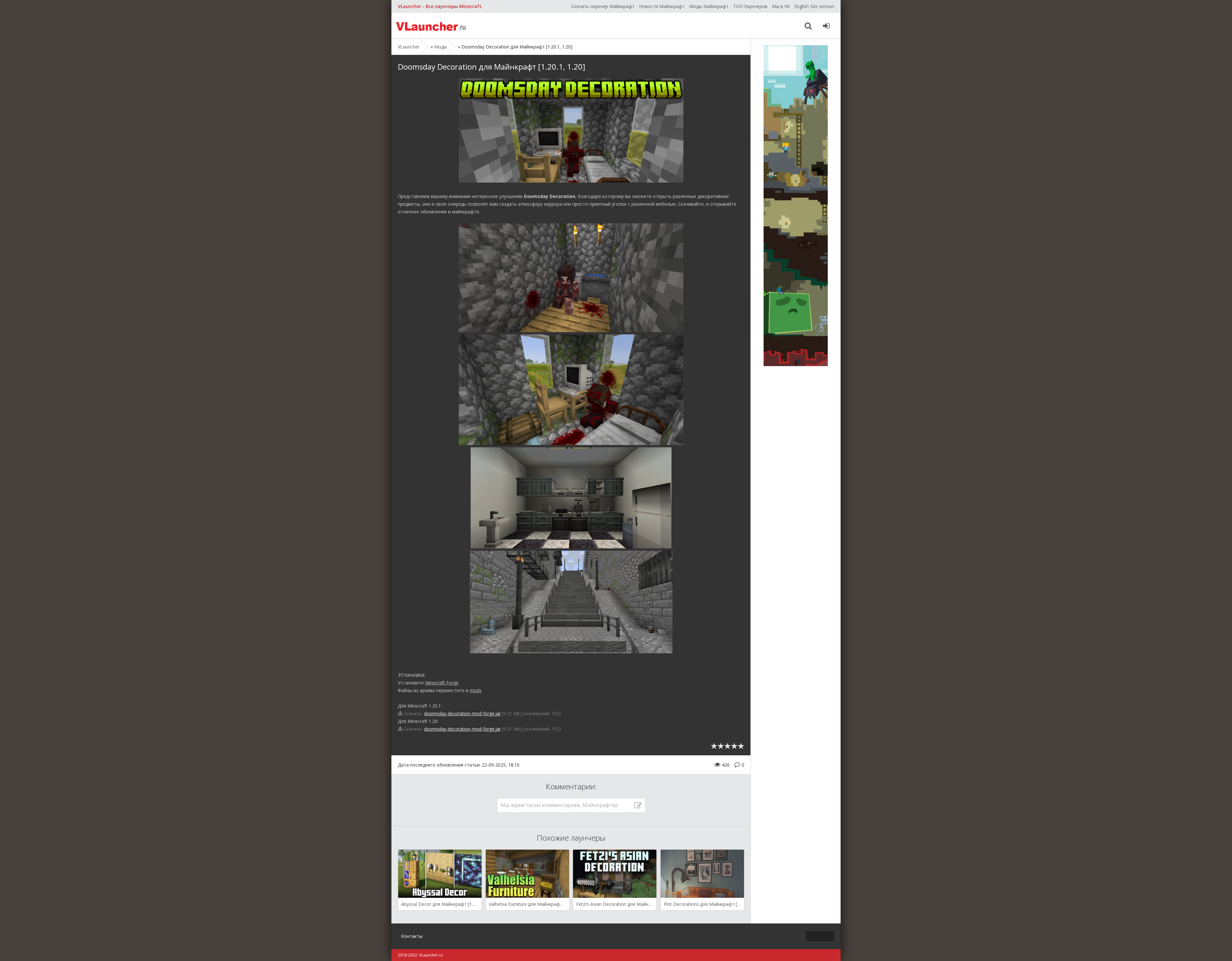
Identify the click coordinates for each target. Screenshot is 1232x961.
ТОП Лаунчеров (750, 6)
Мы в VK (781, 6)
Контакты (412, 936)
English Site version (814, 6)
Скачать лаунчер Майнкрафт (603, 6)
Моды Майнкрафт (709, 6)
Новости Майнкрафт (662, 6)
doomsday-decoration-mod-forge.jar (462, 713)
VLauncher (431, 26)
